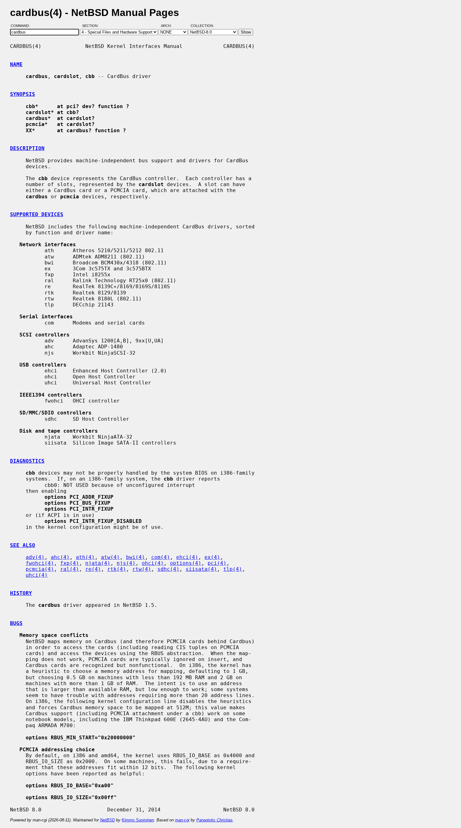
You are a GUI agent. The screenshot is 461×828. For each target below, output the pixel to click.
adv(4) (35, 557)
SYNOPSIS (22, 94)
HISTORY (21, 593)
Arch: (169, 26)
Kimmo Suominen (138, 820)
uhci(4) (37, 575)
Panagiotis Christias (214, 820)
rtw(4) (141, 569)
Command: (22, 26)
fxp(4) (69, 563)
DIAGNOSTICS (27, 461)
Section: (91, 26)
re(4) (93, 569)
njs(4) (126, 563)
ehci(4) (187, 557)
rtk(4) (116, 569)
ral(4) (69, 569)
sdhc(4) (168, 569)
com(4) (160, 557)
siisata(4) (201, 569)
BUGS (16, 623)
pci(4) (217, 563)
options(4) (185, 563)
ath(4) (85, 557)
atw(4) (110, 557)
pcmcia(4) (40, 569)
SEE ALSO (22, 545)
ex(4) (212, 557)
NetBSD (107, 820)
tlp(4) (232, 569)
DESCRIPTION (27, 148)
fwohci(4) (40, 563)
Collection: (202, 26)
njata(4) (97, 563)
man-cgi (182, 820)
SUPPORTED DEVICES (36, 214)
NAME (16, 64)
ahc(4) (60, 557)
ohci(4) (153, 563)
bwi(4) (135, 557)
